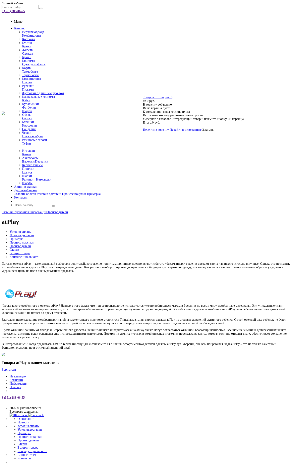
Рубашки (28, 86)
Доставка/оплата (25, 190)
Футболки (29, 107)
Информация (18, 383)
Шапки (27, 176)
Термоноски (30, 75)
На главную (18, 376)
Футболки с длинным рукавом (43, 93)
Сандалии (29, 129)
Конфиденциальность (32, 451)
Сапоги (27, 118)
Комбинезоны (31, 35)
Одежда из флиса (33, 64)
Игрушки (28, 150)
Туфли (26, 143)
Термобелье (30, 71)
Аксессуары (30, 158)
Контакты (21, 197)
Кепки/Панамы (32, 165)
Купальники (30, 104)
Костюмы (28, 39)
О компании (26, 418)
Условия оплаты (25, 194)
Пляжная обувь (32, 136)
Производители (28, 440)
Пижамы (28, 89)
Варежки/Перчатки (35, 161)
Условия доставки (49, 194)
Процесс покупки (74, 194)
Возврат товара (28, 447)
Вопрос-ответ (27, 454)
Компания (16, 380)
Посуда (27, 172)
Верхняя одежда (33, 32)
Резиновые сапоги (34, 140)
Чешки (26, 132)
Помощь (15, 387)
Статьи (22, 444)
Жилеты (27, 50)
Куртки (27, 42)
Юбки (26, 100)
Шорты (27, 111)
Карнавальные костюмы (38, 96)
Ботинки (28, 122)
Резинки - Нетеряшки (36, 179)
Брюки (26, 46)
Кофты (26, 68)
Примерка (94, 194)
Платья (27, 82)
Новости (23, 422)
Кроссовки (29, 125)
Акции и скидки (25, 186)
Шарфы (27, 183)
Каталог (19, 28)
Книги (26, 154)
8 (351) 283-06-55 (13, 11)
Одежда (27, 53)
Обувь (26, 114)
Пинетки (28, 168)
